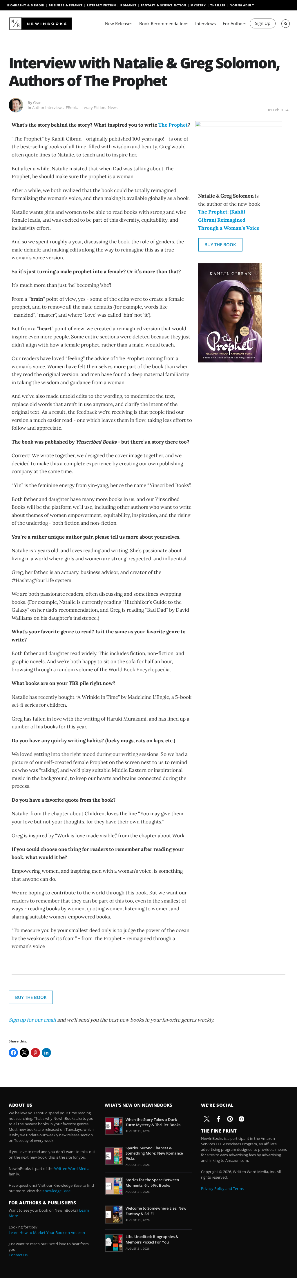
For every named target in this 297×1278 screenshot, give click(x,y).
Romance (128, 5)
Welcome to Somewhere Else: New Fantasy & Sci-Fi (156, 1211)
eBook (71, 107)
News (112, 107)
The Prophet (173, 125)
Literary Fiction (101, 5)
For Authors (234, 23)
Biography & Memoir (25, 5)
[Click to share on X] (24, 1052)
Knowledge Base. (56, 1190)
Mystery (198, 5)
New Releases (118, 23)
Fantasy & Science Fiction (163, 5)
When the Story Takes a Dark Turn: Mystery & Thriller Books (153, 1122)
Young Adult (242, 5)
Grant (38, 102)
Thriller (218, 5)
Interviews (205, 23)
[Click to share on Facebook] (13, 1052)
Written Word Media (71, 1168)
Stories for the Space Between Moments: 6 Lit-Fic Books (152, 1182)
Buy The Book (220, 244)
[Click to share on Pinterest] (35, 1052)
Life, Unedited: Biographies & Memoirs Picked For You (152, 1239)
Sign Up (262, 23)
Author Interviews (47, 107)
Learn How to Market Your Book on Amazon (47, 1232)
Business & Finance (65, 5)
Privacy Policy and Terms (222, 1188)
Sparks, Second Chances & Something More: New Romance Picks (154, 1153)
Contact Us (18, 1254)
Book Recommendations (163, 23)
